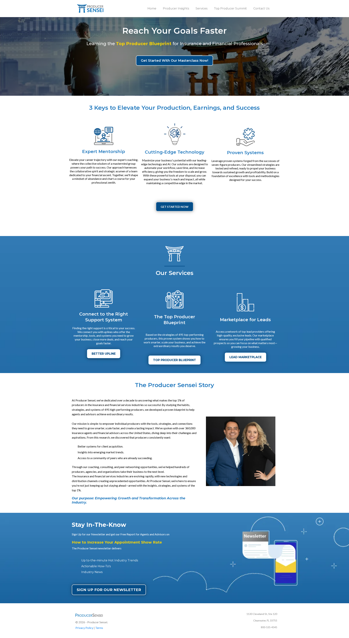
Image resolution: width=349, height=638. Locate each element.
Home (151, 8)
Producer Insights (176, 8)
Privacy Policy (84, 627)
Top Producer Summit (230, 8)
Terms (99, 627)
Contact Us (261, 8)
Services (201, 8)
